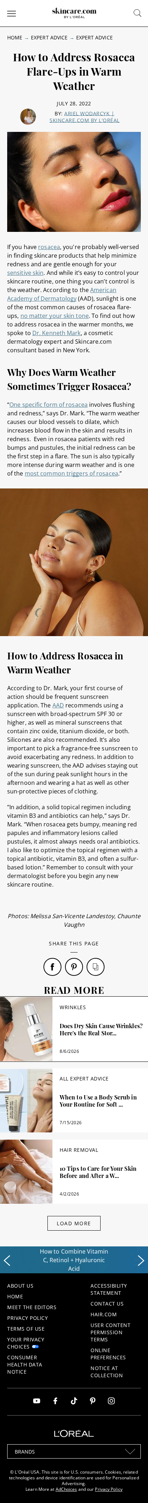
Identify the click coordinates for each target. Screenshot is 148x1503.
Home (14, 37)
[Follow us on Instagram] (111, 1401)
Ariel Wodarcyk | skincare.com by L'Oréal (85, 117)
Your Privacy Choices (25, 1343)
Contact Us (107, 1303)
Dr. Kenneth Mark (56, 333)
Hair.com (104, 1314)
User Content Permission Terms (110, 1332)
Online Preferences (108, 1354)
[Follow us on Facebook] (55, 1401)
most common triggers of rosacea (71, 473)
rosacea (49, 247)
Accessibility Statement (109, 1289)
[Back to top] (131, 1486)
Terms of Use (26, 1328)
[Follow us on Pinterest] (92, 1401)
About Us (20, 1285)
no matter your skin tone (54, 316)
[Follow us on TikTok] (74, 1401)
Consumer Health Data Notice (24, 1364)
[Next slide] (141, 1260)
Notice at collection (107, 1372)
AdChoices (66, 1489)
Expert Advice (49, 37)
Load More (74, 1223)
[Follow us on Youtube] (36, 1401)
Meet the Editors (31, 1307)
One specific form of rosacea (48, 405)
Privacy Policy (27, 1317)
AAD (58, 705)
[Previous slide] (6, 1260)
